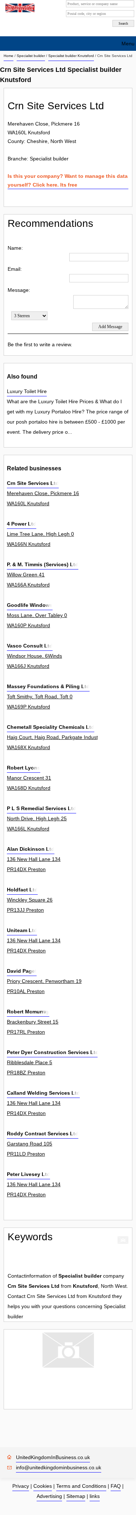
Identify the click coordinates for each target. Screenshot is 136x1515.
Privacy (20, 1486)
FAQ (116, 1486)
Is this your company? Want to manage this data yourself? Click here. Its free (68, 180)
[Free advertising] (19, 8)
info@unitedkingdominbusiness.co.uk (58, 1467)
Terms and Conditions (81, 1486)
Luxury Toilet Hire (27, 391)
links (95, 1496)
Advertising (49, 1496)
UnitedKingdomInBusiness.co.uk (53, 1457)
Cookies (42, 1486)
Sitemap (75, 1496)
